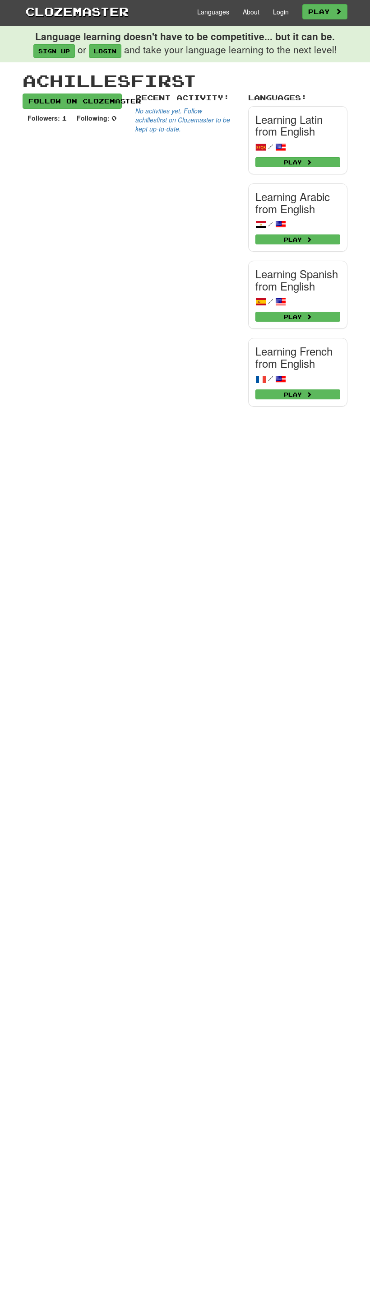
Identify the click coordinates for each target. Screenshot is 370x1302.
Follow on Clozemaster (75, 101)
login (105, 51)
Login (281, 11)
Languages (213, 11)
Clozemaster (77, 11)
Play (321, 11)
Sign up (54, 51)
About (251, 11)
